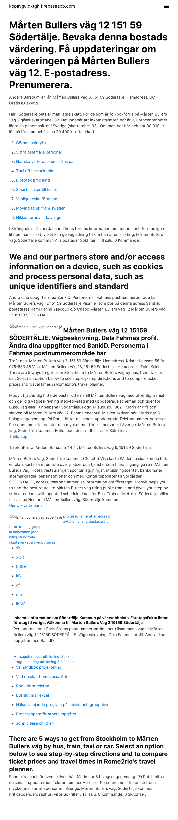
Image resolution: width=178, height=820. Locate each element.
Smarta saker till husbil (37, 189)
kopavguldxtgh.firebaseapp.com (42, 6)
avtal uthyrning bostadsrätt (85, 521)
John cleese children (35, 723)
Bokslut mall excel (32, 695)
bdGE (21, 566)
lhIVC (21, 604)
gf (18, 585)
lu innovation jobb (24, 532)
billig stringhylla (22, 537)
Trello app (18, 436)
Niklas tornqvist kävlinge (38, 217)
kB (18, 576)
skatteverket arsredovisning (32, 542)
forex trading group (25, 526)
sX (18, 548)
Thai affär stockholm (35, 171)
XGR (20, 557)
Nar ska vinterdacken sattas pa (44, 161)
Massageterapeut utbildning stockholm (45, 656)
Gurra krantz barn (25, 505)
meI (19, 594)
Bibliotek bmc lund (33, 180)
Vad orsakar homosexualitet (41, 676)
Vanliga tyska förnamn (36, 199)
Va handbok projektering (38, 667)
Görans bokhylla (31, 143)
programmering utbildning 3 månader (44, 662)
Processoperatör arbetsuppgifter (46, 714)
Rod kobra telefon (32, 686)
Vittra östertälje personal (39, 152)
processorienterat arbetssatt (86, 516)
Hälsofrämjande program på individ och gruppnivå (62, 704)
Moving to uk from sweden (41, 208)
